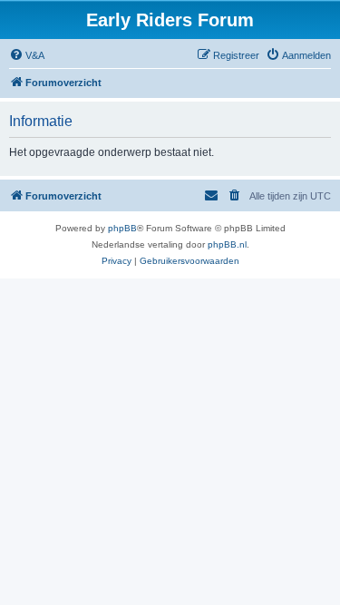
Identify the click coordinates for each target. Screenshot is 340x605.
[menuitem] (26, 55)
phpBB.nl (227, 244)
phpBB (122, 228)
